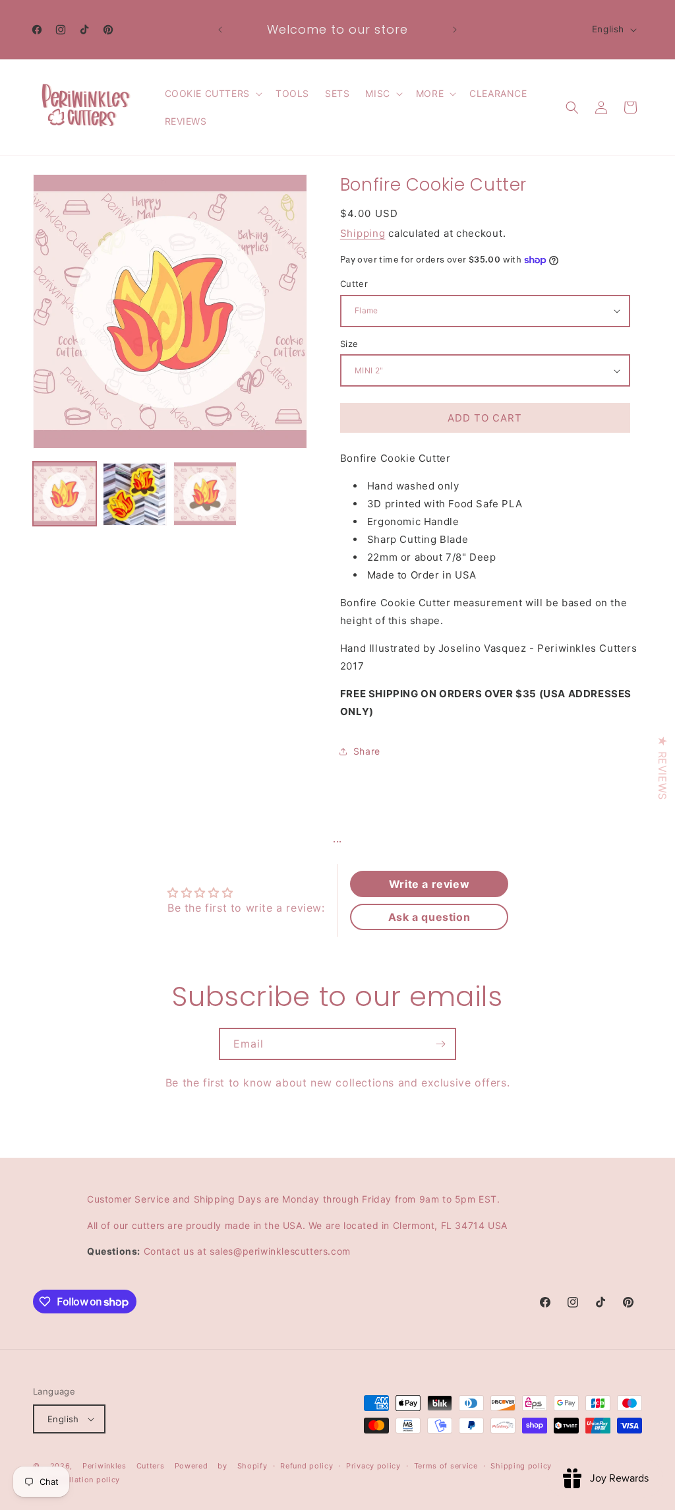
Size (349, 343)
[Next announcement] (454, 29)
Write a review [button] (429, 884)
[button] (212, 94)
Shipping (363, 233)
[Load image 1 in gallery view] (64, 493)
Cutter (354, 283)
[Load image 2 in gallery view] (134, 493)
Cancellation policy (83, 1479)
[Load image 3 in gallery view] (205, 493)
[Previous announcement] (220, 29)
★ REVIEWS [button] (662, 768)
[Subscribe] (440, 1044)
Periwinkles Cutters (123, 1465)
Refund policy (306, 1465)
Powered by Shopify (221, 1465)
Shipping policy (521, 1465)
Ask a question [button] (429, 917)
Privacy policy (373, 1465)
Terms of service (446, 1465)
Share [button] (366, 751)
